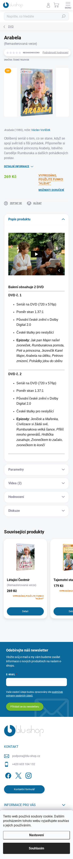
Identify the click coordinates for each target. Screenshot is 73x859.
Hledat (63, 16)
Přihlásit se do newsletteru (24, 706)
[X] (17, 774)
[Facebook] (7, 774)
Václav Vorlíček (40, 130)
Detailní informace (16, 166)
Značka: (16, 60)
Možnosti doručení (51, 190)
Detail (25, 611)
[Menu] (68, 5)
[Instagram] (27, 774)
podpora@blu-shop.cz (26, 756)
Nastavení (36, 835)
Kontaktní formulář (24, 789)
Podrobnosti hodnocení (55, 52)
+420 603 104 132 (23, 764)
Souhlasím (36, 848)
